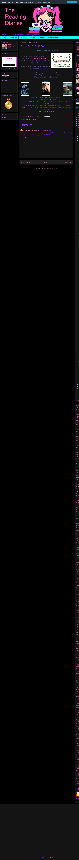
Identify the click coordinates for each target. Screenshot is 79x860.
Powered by (6, 68)
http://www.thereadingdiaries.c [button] (43, 2)
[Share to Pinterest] (49, 116)
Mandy (10, 44)
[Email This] (44, 116)
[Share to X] (47, 116)
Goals (77, 603)
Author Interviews (53, 37)
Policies (33, 37)
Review (46, 103)
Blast (77, 488)
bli (76, 491)
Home (5, 37)
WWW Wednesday (32, 119)
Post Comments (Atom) (51, 169)
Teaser (77, 741)
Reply (25, 137)
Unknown (26, 130)
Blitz (77, 493)
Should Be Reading (40, 58)
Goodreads (51, 99)
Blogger (51, 857)
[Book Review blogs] (8, 110)
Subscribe (9, 64)
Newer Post (25, 162)
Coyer (77, 562)
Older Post (68, 162)
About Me (14, 37)
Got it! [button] (72, 2)
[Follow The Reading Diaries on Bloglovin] (5, 76)
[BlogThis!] (46, 116)
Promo (77, 666)
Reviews (41, 37)
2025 (77, 470)
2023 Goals (23, 37)
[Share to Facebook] (48, 116)
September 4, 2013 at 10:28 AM (41, 130)
